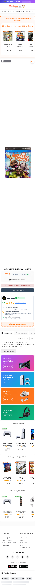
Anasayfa (6, 11)
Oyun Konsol (16, 11)
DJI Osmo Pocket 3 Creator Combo (21, 512)
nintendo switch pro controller (21, 582)
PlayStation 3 (27, 11)
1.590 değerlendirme (20, 303)
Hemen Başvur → (26, 1)
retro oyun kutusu (6, 582)
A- (27, 338)
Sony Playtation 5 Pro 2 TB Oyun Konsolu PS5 (21, 445)
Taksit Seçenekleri (22, 333)
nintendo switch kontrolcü (17, 578)
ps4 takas (29, 578)
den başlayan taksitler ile (18, 279)
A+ (32, 338)
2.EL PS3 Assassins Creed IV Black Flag (21, 478)
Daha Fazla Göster (8, 351)
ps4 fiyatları (5, 578)
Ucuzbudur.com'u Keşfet (18, 324)
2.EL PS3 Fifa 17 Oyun (8, 45)
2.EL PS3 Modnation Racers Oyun (20, 46)
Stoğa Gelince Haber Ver (18, 290)
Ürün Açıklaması (8, 333)
